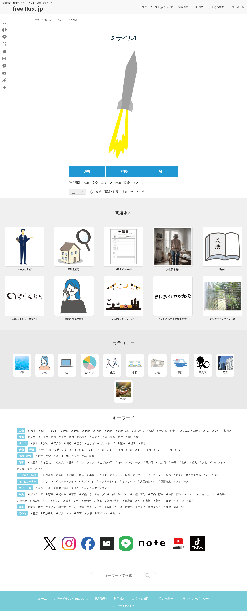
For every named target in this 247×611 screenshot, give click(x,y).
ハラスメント (213, 475)
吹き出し (48, 513)
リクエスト (65, 513)
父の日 (162, 462)
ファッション (52, 500)
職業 (71, 475)
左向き (96, 436)
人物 (44, 372)
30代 (87, 430)
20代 (76, 430)
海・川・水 (62, 455)
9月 (149, 449)
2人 (217, 430)
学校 (134, 372)
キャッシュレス (121, 475)
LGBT (54, 430)
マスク (141, 506)
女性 (43, 430)
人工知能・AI (147, 481)
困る (68, 443)
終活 (191, 500)
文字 (89, 513)
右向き (83, 436)
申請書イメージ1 (123, 269)
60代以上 (123, 430)
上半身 (44, 436)
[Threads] (4, 44)
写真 (225, 372)
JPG (87, 171)
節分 (71, 462)
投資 (168, 475)
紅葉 (22, 468)
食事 (222, 494)
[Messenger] (4, 65)
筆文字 (202, 372)
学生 (174, 430)
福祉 (109, 506)
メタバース (182, 481)
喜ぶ (35, 443)
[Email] (4, 73)
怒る (79, 443)
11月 (169, 449)
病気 (130, 506)
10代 (65, 430)
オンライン (128, 481)
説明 (133, 443)
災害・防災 (44, 487)
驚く (45, 443)
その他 (22, 513)
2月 (83, 449)
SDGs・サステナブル (188, 475)
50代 (109, 430)
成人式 (60, 462)
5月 (112, 449)
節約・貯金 (157, 494)
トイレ (180, 500)
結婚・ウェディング (93, 494)
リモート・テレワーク (148, 475)
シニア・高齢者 (191, 430)
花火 (194, 462)
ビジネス (90, 372)
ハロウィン (218, 462)
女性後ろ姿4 (173, 269)
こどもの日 (106, 462)
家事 (50, 494)
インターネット (108, 481)
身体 (21, 436)
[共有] (4, 87)
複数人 (228, 430)
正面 (63, 436)
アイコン (102, 513)
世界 (116, 191)
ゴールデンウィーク (129, 462)
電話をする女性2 (74, 319)
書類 (147, 500)
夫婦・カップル (118, 494)
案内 (122, 443)
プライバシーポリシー (194, 598)
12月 (180, 449)
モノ (77, 192)
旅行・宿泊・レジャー (181, 494)
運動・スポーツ (175, 506)
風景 (76, 455)
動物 (21, 449)
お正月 (34, 462)
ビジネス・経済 (27, 475)
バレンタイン (86, 462)
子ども (163, 430)
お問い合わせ (236, 7)
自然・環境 (25, 455)
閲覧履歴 (183, 7)
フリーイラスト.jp (125, 605)
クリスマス (36, 468)
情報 (81, 475)
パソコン (48, 481)
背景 (21, 372)
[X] (4, 22)
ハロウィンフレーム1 (123, 319)
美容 (158, 500)
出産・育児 (139, 494)
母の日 (149, 462)
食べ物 (23, 500)
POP (79, 513)
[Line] (4, 37)
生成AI (123, 398)
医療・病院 (36, 506)
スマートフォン (67, 481)
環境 (40, 455)
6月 (121, 449)
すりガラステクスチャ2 (222, 319)
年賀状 (47, 462)
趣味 (168, 500)
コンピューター (27, 481)
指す (143, 443)
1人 (207, 430)
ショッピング (206, 494)
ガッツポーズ (107, 443)
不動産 (93, 475)
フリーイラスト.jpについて (157, 7)
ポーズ (22, 443)
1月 (74, 449)
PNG (124, 171)
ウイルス (156, 506)
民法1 (222, 269)
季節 (180, 372)
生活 (142, 191)
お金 (157, 372)
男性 (32, 430)
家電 (99, 500)
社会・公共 (129, 191)
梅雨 (173, 462)
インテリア (36, 494)
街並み (62, 494)
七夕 (184, 462)
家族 (73, 494)
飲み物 (36, 500)
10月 (159, 449)
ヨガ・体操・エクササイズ (86, 506)
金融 (104, 475)
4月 (102, 449)
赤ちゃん (139, 430)
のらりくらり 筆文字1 (24, 319)
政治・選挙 (102, 191)
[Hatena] (4, 51)
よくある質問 (216, 7)
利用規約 (198, 7)
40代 (98, 430)
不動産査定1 (74, 269)
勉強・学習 (113, 500)
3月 (93, 449)
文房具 (128, 500)
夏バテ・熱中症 (57, 506)
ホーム (42, 598)
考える (57, 443)
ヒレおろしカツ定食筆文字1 (173, 319)
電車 (68, 500)
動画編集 (166, 481)
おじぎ (91, 443)
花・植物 (89, 455)
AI (160, 171)
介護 (119, 506)
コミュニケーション (95, 487)
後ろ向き (110, 436)
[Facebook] (4, 29)
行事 (21, 462)
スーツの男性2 (25, 269)
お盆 (204, 462)
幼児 (151, 430)
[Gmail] (4, 58)
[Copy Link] (4, 80)
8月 (140, 449)
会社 (60, 475)
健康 (112, 372)
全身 (32, 436)
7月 (130, 449)
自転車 (87, 500)
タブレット (87, 481)
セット (116, 513)
